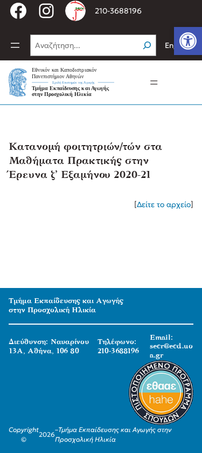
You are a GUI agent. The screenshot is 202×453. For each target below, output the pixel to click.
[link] (188, 41)
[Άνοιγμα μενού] (15, 45)
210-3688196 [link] (118, 11)
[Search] (147, 45)
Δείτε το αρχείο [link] (164, 204)
